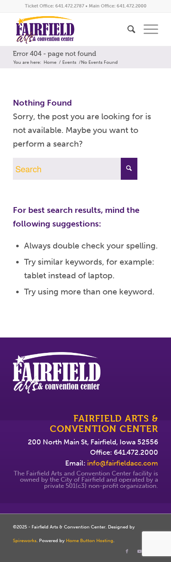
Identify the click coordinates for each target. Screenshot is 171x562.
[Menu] (146, 29)
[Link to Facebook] (127, 551)
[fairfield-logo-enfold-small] (71, 29)
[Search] (127, 29)
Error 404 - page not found (54, 54)
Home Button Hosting (89, 540)
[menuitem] (127, 29)
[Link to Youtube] (139, 551)
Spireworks (25, 540)
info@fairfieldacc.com (122, 463)
